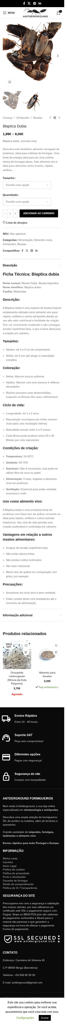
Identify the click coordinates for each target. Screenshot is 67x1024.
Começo (8, 117)
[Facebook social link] (24, 3)
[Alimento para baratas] (47, 654)
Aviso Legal (9, 865)
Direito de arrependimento (18, 884)
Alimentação (25, 239)
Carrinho (8, 862)
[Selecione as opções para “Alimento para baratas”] (56, 652)
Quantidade (10, 194)
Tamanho (9, 177)
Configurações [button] (25, 1017)
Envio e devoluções (14, 876)
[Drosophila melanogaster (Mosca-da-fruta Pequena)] (17, 654)
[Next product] (59, 118)
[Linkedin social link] (39, 3)
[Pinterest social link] (34, 3)
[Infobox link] (32, 719)
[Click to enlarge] (10, 82)
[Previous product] (50, 118)
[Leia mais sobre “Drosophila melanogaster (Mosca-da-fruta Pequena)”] (26, 652)
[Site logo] (35, 12)
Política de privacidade (16, 873)
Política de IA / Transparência (20, 887)
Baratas (37, 117)
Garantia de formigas (15, 880)
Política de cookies (14, 869)
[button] (6, 56)
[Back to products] (54, 118)
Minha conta (10, 858)
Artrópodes (22, 117)
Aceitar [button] (45, 1017)
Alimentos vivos (43, 239)
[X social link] (29, 3)
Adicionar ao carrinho (38, 213)
